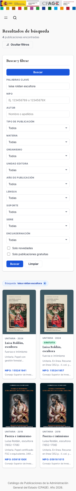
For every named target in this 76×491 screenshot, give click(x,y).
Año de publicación (20, 177)
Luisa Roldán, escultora (14, 345)
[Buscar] (15, 17)
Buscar (38, 72)
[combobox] (38, 114)
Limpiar (33, 263)
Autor (10, 107)
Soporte (12, 205)
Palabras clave (17, 79)
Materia (12, 135)
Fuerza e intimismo (18, 436)
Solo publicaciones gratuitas (30, 254)
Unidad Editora (17, 163)
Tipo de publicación (20, 121)
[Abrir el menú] (6, 17)
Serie (9, 219)
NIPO (9, 93)
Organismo (14, 149)
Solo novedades (22, 248)
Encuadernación (18, 233)
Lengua (11, 191)
